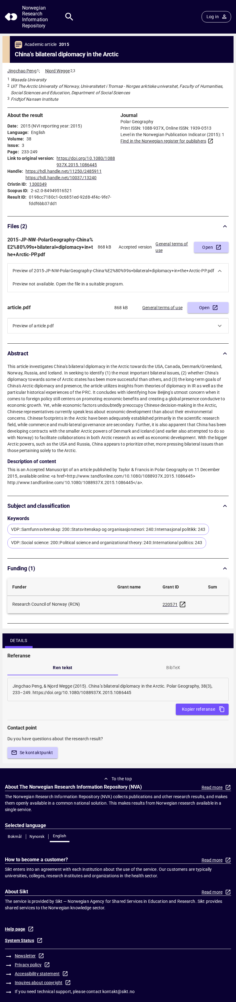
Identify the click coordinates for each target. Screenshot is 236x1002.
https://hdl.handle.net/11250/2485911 (64, 171)
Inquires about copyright (38, 982)
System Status (19, 940)
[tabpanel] (118, 689)
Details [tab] (18, 640)
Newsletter (25, 955)
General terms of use (171, 247)
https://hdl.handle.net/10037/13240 (61, 177)
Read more (212, 787)
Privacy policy (28, 964)
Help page (15, 929)
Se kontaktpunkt (36, 752)
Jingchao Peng (22, 70)
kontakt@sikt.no (118, 991)
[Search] (69, 17)
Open (207, 247)
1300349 (38, 184)
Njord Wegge (57, 70)
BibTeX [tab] (173, 667)
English (59, 836)
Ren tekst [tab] (63, 667)
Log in (212, 16)
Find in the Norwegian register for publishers (163, 141)
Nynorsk (37, 836)
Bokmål (15, 836)
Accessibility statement (37, 973)
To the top (122, 778)
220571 (170, 604)
